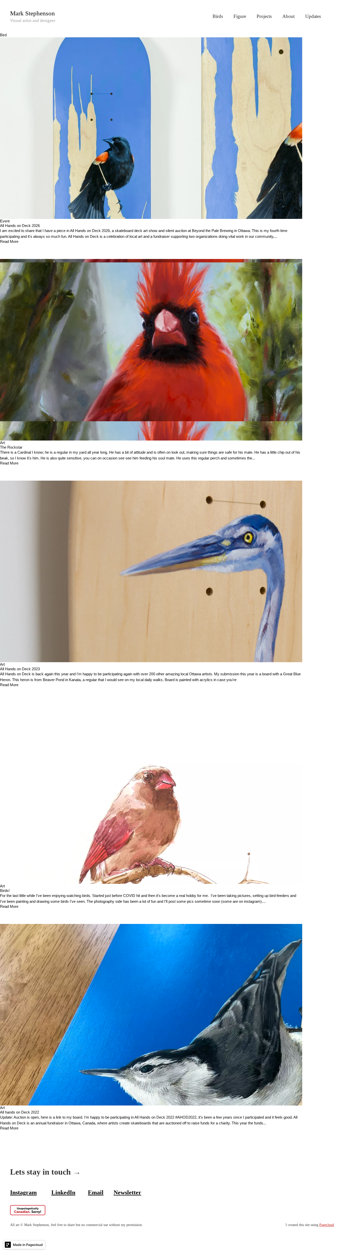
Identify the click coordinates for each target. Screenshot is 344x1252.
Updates (313, 16)
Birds (218, 16)
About (288, 16)
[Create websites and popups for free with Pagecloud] (24, 1245)
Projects (264, 16)
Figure (239, 16)
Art (2, 443)
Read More (9, 241)
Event (5, 221)
